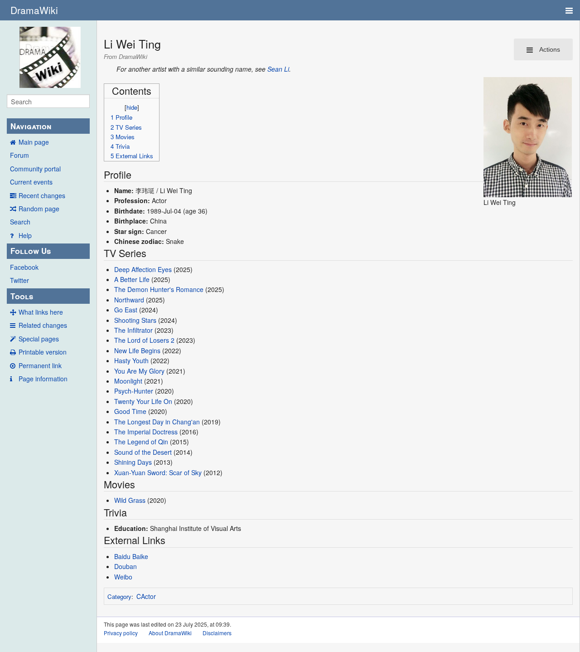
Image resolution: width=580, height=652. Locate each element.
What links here (41, 311)
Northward (129, 299)
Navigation (30, 126)
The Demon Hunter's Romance (158, 289)
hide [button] (131, 107)
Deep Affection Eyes (143, 269)
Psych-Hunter (133, 390)
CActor (146, 596)
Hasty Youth (131, 360)
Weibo (123, 576)
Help (25, 235)
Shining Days (133, 462)
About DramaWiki (170, 633)
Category (119, 596)
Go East (125, 309)
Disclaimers (217, 633)
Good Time (130, 411)
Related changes (43, 325)
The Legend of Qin (141, 441)
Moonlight (128, 380)
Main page (34, 141)
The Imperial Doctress (146, 431)
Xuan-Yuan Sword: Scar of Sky (158, 472)
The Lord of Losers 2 (144, 340)
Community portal (35, 168)
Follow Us (30, 250)
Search (20, 221)
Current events (31, 181)
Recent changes (42, 195)
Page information (43, 378)
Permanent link (40, 365)
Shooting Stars (135, 320)
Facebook (24, 267)
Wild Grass (129, 500)
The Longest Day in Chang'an (157, 421)
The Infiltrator (133, 330)
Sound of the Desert (143, 452)
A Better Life (132, 279)
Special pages (39, 338)
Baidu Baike (131, 556)
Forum (19, 155)
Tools (21, 296)
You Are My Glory (139, 370)
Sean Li (278, 68)
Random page (39, 208)
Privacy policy (121, 633)
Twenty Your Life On (143, 401)
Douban (125, 566)
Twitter (19, 280)
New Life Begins (137, 350)
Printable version (43, 351)
